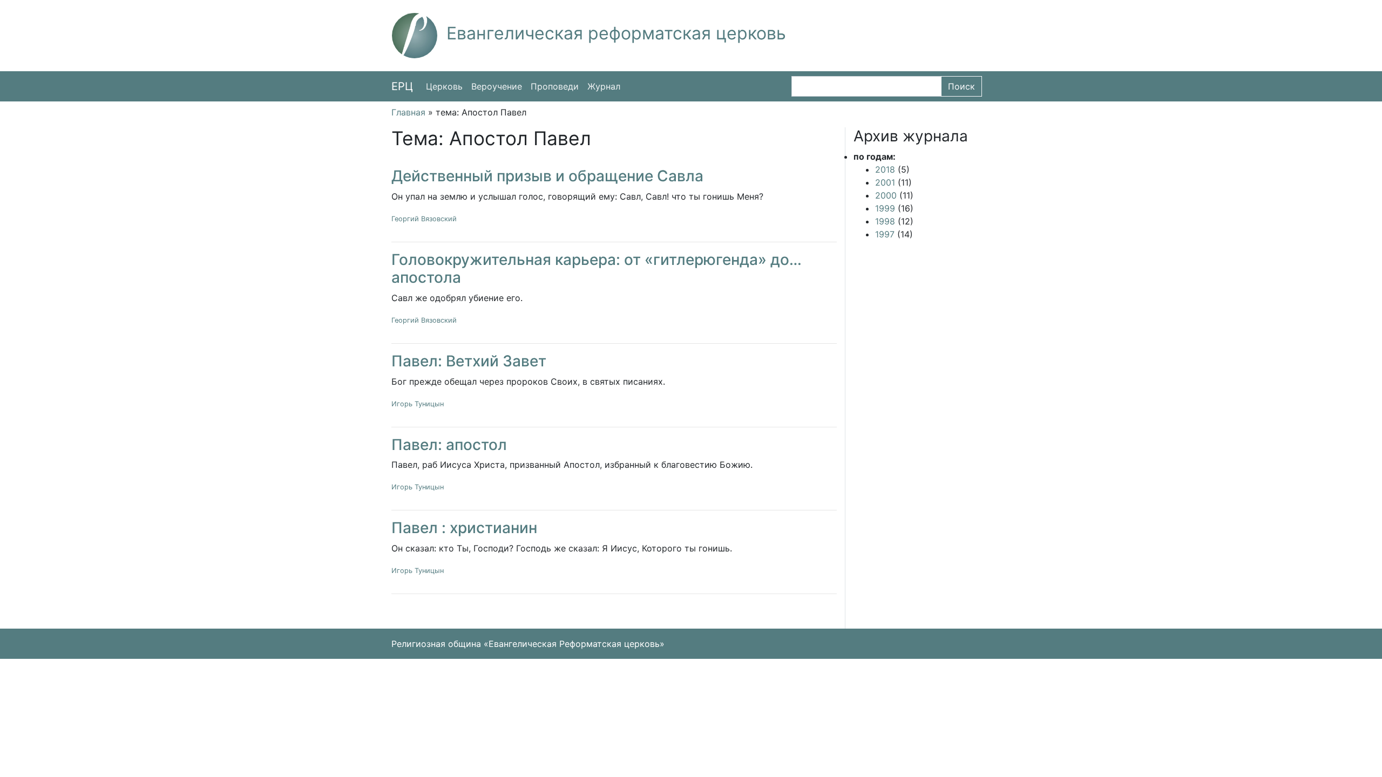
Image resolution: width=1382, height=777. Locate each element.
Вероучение (496, 86)
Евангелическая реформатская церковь (616, 33)
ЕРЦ (402, 86)
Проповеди (555, 86)
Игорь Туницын (417, 404)
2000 (886, 195)
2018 (885, 169)
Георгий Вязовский (424, 219)
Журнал (603, 86)
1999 (885, 208)
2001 (885, 182)
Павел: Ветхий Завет (468, 361)
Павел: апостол (449, 444)
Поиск (961, 86)
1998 (885, 221)
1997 (885, 234)
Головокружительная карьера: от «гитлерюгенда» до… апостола (596, 268)
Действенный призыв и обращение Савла (547, 176)
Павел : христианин (464, 528)
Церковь (444, 86)
